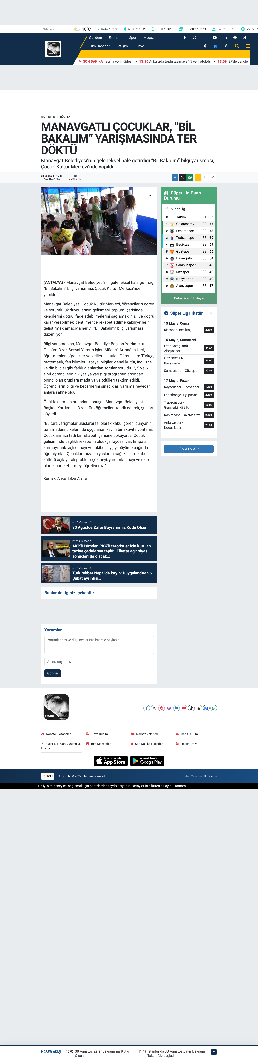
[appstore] (111, 761)
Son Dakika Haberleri (149, 744)
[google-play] (147, 761)
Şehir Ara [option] (48, 29)
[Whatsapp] (213, 708)
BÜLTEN (65, 116)
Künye (139, 46)
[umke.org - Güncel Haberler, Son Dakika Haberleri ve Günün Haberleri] (53, 49)
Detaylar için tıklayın (189, 298)
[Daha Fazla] (198, 177)
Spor (132, 38)
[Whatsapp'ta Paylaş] (190, 177)
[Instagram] (169, 708)
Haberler (48, 116)
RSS (49, 776)
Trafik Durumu (189, 734)
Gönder (52, 673)
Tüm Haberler (99, 46)
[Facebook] (146, 708)
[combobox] (57, 29)
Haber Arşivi (189, 744)
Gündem (95, 38)
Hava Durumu (100, 734)
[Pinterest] (161, 708)
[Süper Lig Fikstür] (212, 313)
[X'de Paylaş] (182, 177)
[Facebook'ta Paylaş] (175, 177)
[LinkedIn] (176, 708)
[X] (154, 708)
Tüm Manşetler (101, 744)
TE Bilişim (210, 776)
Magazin (149, 38)
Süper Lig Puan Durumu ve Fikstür (61, 746)
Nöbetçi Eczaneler (58, 734)
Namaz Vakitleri (147, 734)
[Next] (206, 708)
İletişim (122, 46)
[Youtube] (184, 708)
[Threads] (199, 708)
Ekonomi (115, 38)
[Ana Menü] (246, 46)
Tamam (180, 786)
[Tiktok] (191, 708)
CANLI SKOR (189, 449)
